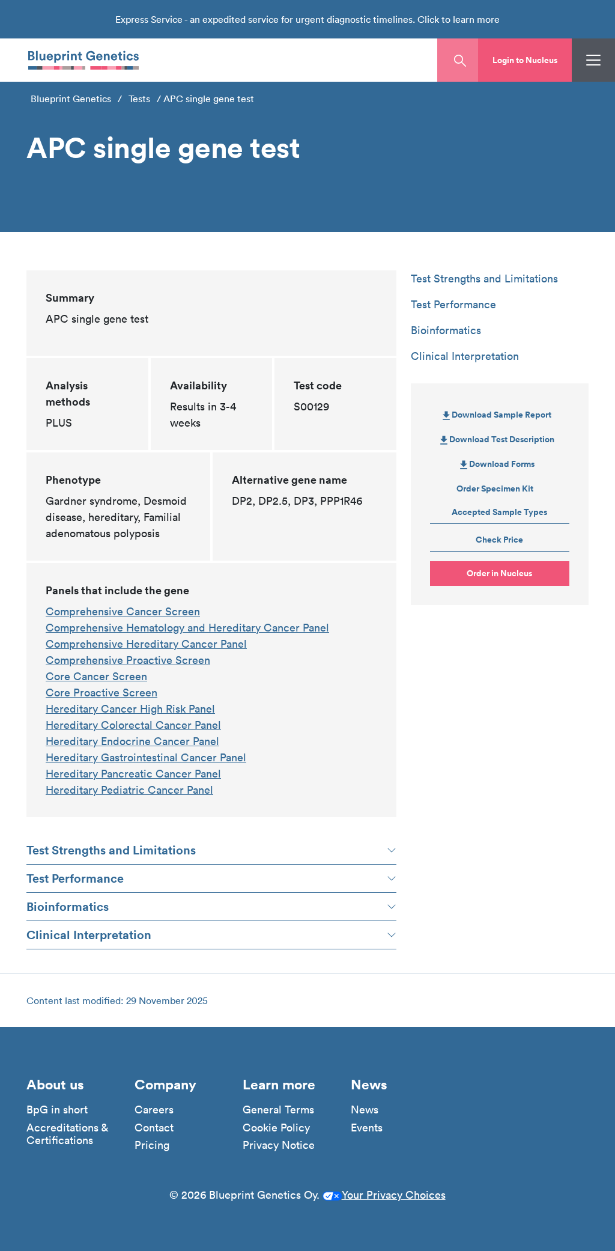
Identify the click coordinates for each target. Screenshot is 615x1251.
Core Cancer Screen (96, 676)
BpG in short (57, 1109)
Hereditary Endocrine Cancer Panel (132, 741)
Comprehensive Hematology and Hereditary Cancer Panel (187, 628)
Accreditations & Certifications (67, 1134)
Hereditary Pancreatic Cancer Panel (133, 774)
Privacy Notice (279, 1145)
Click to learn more (458, 19)
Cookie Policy (276, 1127)
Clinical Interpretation (88, 935)
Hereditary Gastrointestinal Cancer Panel (146, 757)
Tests (139, 99)
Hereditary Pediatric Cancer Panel (129, 790)
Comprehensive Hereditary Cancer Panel (146, 644)
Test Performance (75, 878)
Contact (154, 1127)
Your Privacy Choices (394, 1195)
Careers (154, 1109)
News (364, 1109)
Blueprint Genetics (71, 99)
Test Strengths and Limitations (111, 850)
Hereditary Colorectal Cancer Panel (133, 725)
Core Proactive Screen (101, 692)
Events (367, 1127)
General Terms (278, 1109)
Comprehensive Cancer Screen (123, 611)
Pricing (152, 1145)
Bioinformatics (67, 906)
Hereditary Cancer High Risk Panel (130, 709)
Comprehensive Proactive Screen (128, 660)
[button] (525, 60)
